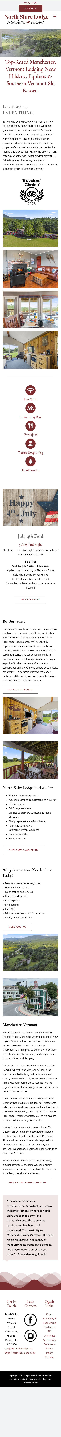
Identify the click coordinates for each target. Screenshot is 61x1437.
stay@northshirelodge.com (18, 1348)
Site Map (49, 1357)
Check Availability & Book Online (49, 1318)
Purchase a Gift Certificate (49, 1331)
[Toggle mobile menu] (55, 15)
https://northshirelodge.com (19, 1352)
